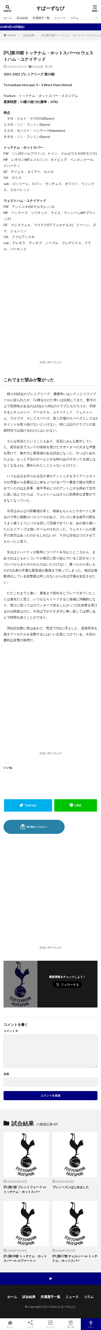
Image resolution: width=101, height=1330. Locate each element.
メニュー (50, 1327)
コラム (74, 18)
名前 (6, 1074)
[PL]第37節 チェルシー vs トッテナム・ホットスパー (74, 1258)
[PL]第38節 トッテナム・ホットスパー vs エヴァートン (25, 1258)
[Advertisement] (50, 307)
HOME (12, 35)
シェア (30, 1327)
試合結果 (22, 18)
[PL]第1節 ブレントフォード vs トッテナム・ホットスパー (25, 1189)
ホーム (8, 18)
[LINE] (76, 805)
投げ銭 (70, 1327)
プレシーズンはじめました (70, 1187)
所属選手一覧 (41, 18)
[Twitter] (28, 805)
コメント (11, 1031)
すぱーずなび (50, 8)
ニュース (60, 18)
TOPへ (91, 1327)
